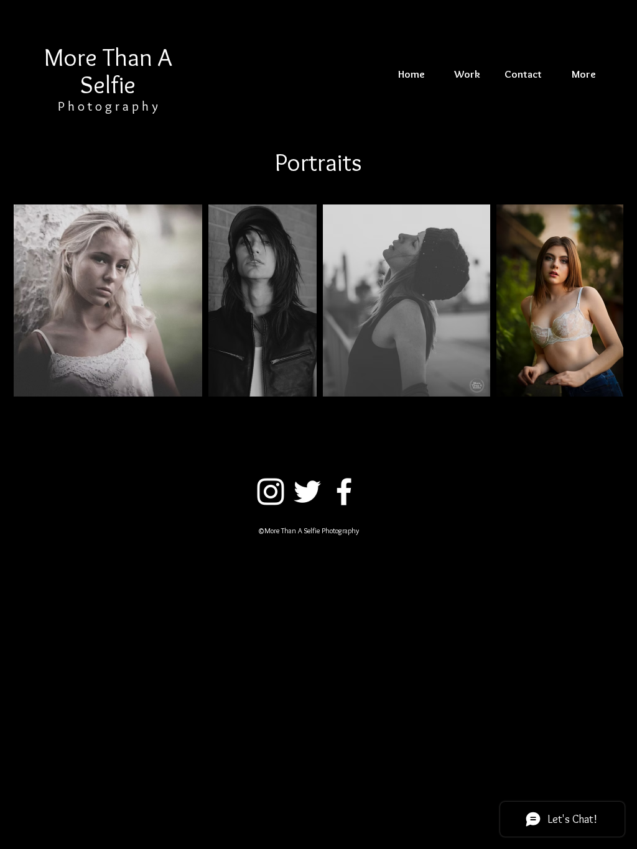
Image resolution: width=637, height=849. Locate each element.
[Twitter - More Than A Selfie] (307, 492)
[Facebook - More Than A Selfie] (344, 492)
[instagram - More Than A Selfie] (271, 492)
